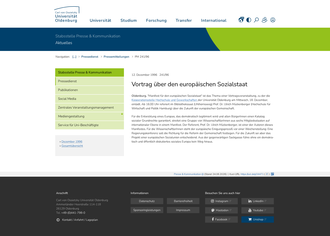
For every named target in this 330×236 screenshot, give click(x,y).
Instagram (221, 201)
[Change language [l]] (241, 21)
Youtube (257, 210)
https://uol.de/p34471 (252, 174)
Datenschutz (147, 201)
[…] (74, 57)
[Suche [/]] (257, 21)
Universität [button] (100, 20)
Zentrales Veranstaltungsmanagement (86, 107)
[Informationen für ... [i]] (264, 21)
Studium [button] (129, 20)
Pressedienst (67, 81)
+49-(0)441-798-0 (73, 213)
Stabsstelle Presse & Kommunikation (87, 36)
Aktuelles (63, 42)
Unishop (257, 219)
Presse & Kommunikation (187, 174)
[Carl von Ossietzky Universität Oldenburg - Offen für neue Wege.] (66, 14)
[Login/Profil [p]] (273, 21)
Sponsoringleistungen (146, 210)
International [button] (213, 20)
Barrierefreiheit (183, 201)
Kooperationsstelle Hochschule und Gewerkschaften (165, 100)
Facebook (220, 219)
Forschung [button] (156, 20)
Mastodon (221, 210)
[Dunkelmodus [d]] (249, 21)
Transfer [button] (184, 20)
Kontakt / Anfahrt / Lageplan (80, 220)
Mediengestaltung (71, 116)
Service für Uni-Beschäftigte (78, 125)
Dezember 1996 (71, 141)
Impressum (183, 210)
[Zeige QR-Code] (272, 173)
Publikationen (68, 90)
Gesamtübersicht (72, 146)
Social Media (67, 99)
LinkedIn (257, 201)
